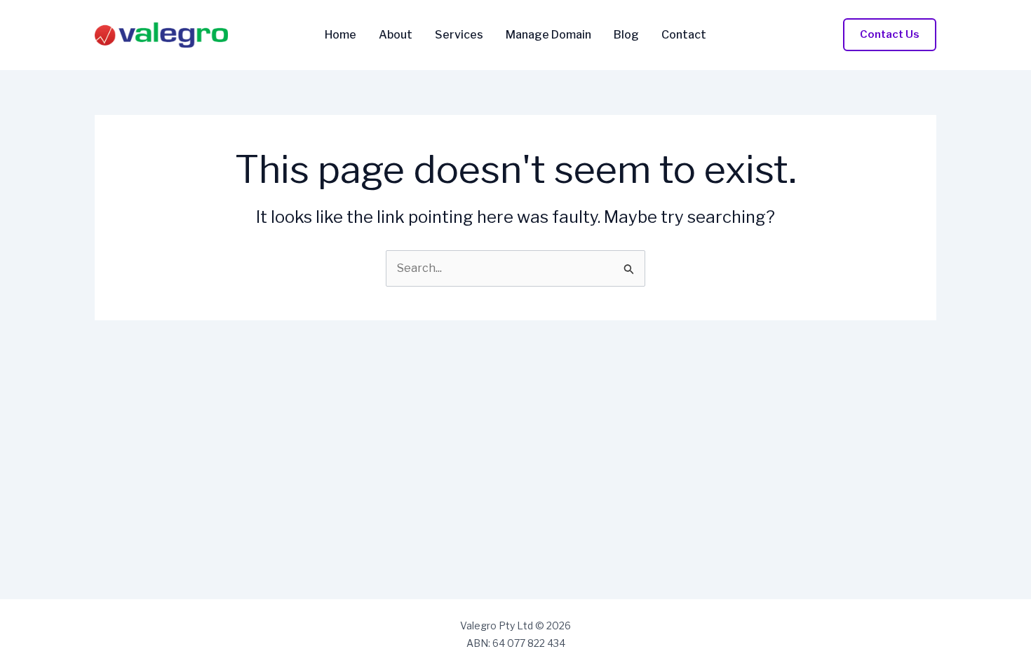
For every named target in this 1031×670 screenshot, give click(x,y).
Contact (683, 35)
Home (340, 35)
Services (459, 35)
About (395, 35)
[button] (889, 34)
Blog (626, 35)
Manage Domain (548, 35)
